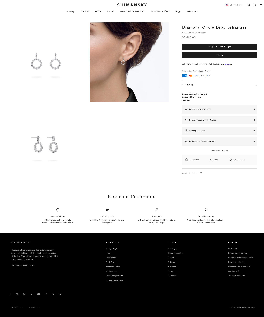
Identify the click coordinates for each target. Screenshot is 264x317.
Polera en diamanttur (237, 253)
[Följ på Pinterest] (31, 294)
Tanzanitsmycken (175, 253)
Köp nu (220, 55)
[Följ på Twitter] (17, 294)
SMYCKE (85, 11)
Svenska (32, 307)
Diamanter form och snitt (239, 267)
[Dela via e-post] (201, 173)
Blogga (178, 11)
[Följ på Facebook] (10, 294)
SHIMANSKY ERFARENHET (132, 11)
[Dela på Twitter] (194, 173)
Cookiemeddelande (114, 280)
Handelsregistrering (114, 276)
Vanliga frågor (112, 248)
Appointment (194, 160)
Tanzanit (110, 11)
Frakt (108, 253)
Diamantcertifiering (236, 262)
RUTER (98, 11)
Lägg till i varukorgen (220, 47)
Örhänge (172, 262)
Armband (172, 267)
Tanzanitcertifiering (236, 276)
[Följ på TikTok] (45, 294)
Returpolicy (111, 257)
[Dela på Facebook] (190, 173)
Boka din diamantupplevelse (240, 257)
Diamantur (232, 248)
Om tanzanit (233, 271)
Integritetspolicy (113, 267)
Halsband (172, 276)
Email (216, 160)
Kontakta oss (111, 271)
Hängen (171, 271)
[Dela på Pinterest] (197, 173)
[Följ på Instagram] (24, 294)
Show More (186, 100)
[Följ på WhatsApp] (60, 294)
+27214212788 (240, 160)
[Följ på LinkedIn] (53, 294)
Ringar (171, 257)
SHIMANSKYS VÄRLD (160, 11)
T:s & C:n (110, 262)
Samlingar (71, 11)
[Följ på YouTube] (38, 294)
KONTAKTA (192, 11)
